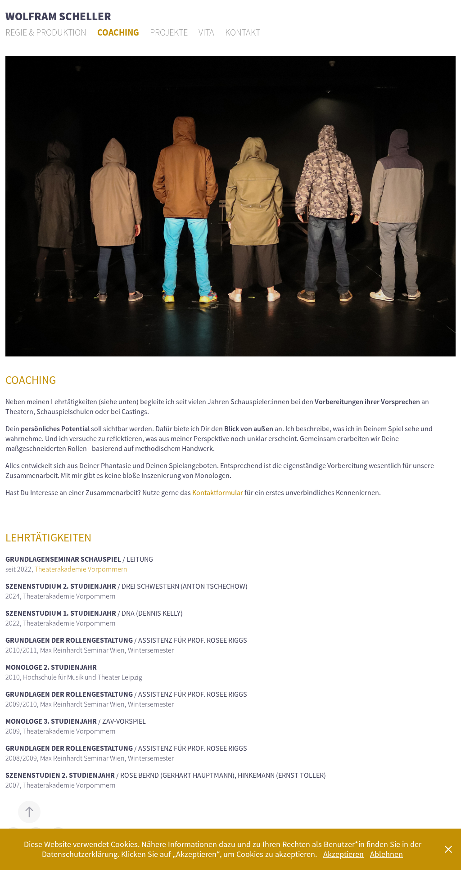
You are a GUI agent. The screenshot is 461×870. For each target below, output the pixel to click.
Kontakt (242, 32)
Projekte (169, 32)
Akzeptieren (343, 854)
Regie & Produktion (45, 32)
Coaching (118, 32)
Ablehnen (386, 854)
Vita (206, 32)
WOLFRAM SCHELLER (58, 17)
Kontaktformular (217, 492)
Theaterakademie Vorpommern (81, 569)
